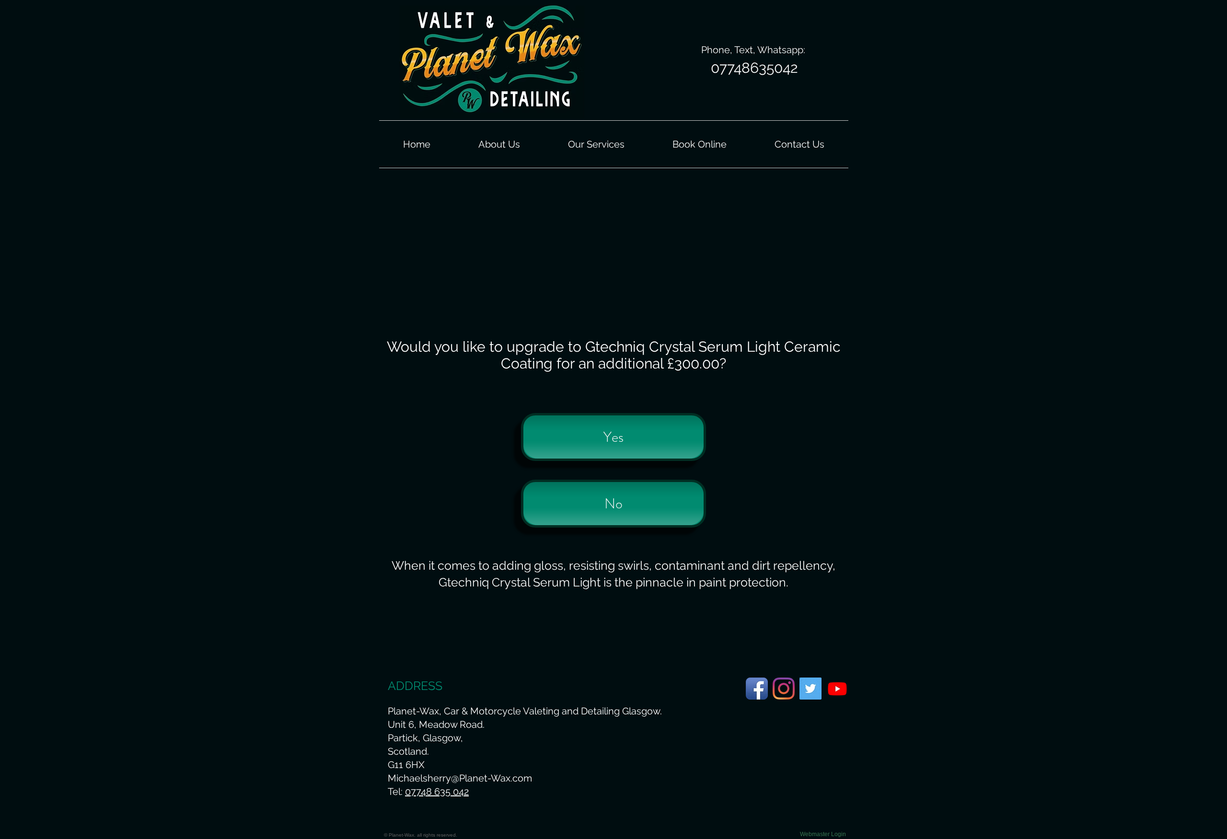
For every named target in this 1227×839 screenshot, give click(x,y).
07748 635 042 (437, 791)
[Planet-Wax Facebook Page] (757, 689)
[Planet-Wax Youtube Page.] (837, 689)
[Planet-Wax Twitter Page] (810, 689)
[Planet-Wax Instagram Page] (784, 689)
